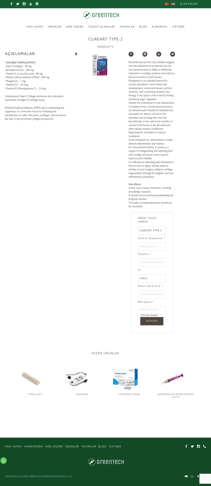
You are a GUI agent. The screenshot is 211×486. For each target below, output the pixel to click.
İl (139, 270)
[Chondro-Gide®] (129, 378)
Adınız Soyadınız (151, 238)
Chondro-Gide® (129, 395)
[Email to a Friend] (172, 54)
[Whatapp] (186, 476)
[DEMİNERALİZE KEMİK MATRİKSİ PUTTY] (176, 378)
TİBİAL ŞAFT (35, 395)
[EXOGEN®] (82, 378)
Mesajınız (145, 302)
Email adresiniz (150, 286)
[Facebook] (11, 4)
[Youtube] (30, 4)
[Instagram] (24, 4)
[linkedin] (37, 4)
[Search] (204, 4)
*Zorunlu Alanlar (149, 315)
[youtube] (158, 54)
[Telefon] (204, 446)
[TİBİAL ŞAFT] (35, 378)
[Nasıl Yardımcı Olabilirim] (4, 461)
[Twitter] (17, 4)
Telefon (145, 254)
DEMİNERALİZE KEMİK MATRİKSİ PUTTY (176, 396)
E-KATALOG (189, 4)
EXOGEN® (82, 395)
